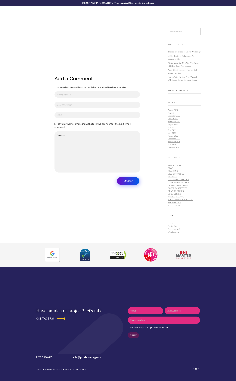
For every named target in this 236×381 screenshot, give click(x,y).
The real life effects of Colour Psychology (184, 52)
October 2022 (173, 119)
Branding (173, 171)
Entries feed (172, 226)
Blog (170, 168)
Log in (170, 223)
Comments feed (174, 229)
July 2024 (171, 113)
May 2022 (172, 133)
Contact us (45, 318)
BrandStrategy (176, 174)
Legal (196, 368)
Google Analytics (177, 188)
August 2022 (173, 124)
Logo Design (174, 194)
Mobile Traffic (176, 197)
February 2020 (173, 147)
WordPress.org (173, 232)
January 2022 (173, 136)
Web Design (174, 205)
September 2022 (174, 122)
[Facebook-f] (180, 357)
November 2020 (174, 142)
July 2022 (171, 127)
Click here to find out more (141, 3)
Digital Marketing (178, 185)
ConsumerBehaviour (178, 183)
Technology (174, 203)
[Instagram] (191, 357)
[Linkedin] (196, 357)
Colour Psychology (178, 180)
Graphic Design (176, 191)
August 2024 (173, 110)
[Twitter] (186, 357)
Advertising (174, 165)
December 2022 (174, 116)
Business (172, 177)
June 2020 (172, 144)
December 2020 (174, 139)
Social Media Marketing (180, 200)
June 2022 (172, 130)
